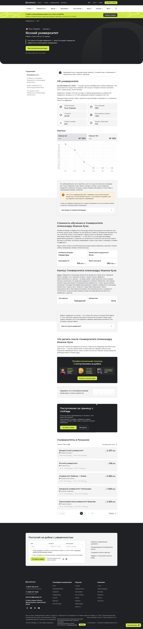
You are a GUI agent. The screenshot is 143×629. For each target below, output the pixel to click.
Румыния (63, 453)
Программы (64, 8)
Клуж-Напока (70, 478)
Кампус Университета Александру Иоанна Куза (35, 86)
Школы (53, 8)
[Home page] (31, 2)
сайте (61, 242)
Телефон (50, 543)
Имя (32, 543)
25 (92, 513)
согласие (39, 550)
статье (77, 352)
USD (94, 2)
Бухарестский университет (71, 451)
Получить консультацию (87, 378)
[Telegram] (63, 559)
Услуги (46, 2)
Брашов (69, 504)
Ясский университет (68, 463)
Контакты (64, 2)
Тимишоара (70, 491)
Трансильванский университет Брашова (77, 502)
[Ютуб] (39, 608)
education (34, 597)
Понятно (82, 624)
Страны (28, 8)
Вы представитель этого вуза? (36, 53)
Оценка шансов (54, 2)
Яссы (68, 465)
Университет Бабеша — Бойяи (72, 476)
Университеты (41, 8)
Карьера (98, 8)
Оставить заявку (111, 2)
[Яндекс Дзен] (31, 608)
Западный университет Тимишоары (75, 489)
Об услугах (83, 427)
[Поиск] (116, 8)
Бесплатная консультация (37, 48)
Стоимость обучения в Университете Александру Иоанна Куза (36, 80)
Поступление (77, 8)
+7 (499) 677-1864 (32, 592)
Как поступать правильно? (71, 326)
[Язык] (90, 3)
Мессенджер (69, 543)
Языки (89, 8)
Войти (101, 2)
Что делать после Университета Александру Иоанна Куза (36, 93)
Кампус (59, 275)
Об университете (33, 75)
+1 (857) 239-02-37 (32, 587)
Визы (108, 8)
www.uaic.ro (46, 29)
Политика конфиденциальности (107, 623)
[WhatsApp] (66, 559)
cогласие (39, 555)
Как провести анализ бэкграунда (73, 210)
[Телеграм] (27, 608)
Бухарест (69, 453)
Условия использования (87, 623)
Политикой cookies (72, 625)
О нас (39, 2)
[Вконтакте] (35, 608)
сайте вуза (67, 100)
